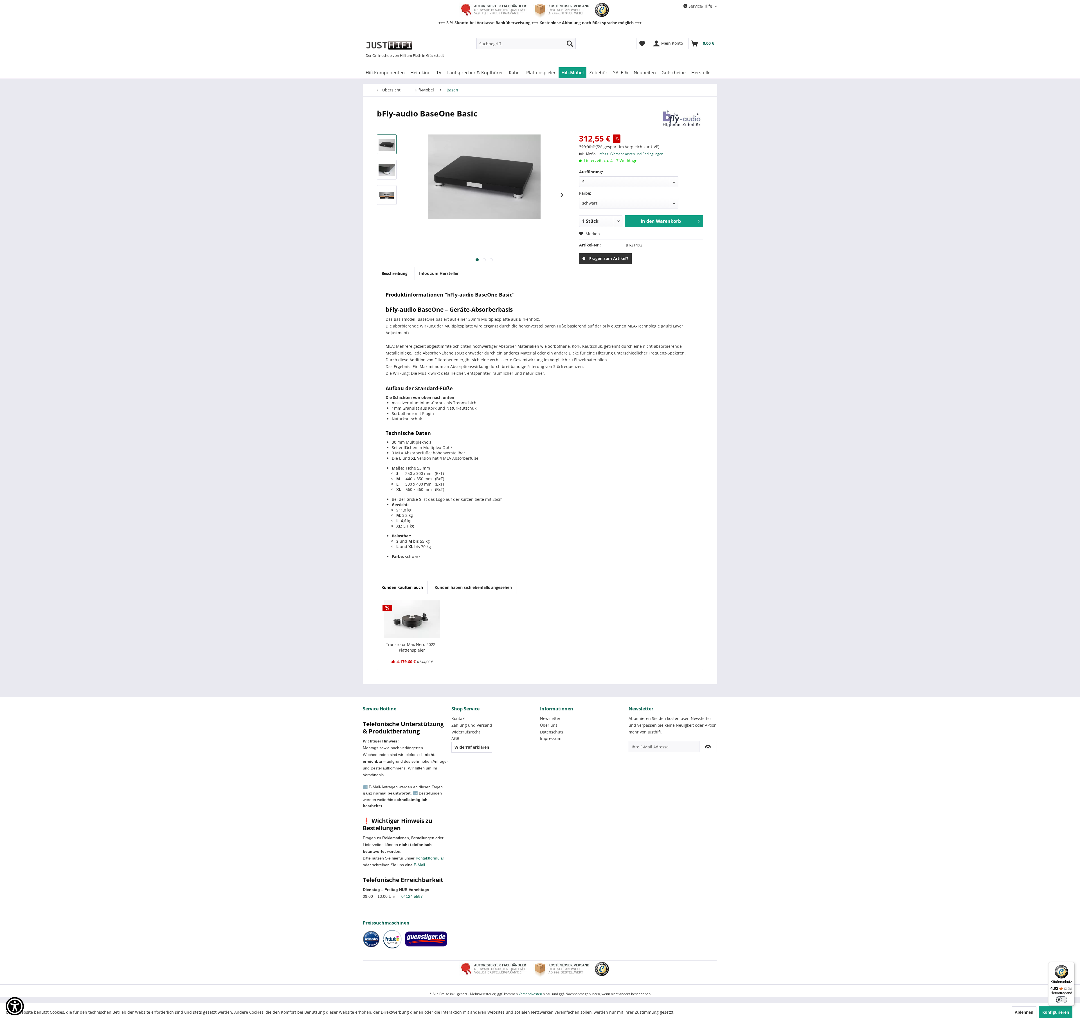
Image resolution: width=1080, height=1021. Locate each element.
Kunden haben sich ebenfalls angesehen (473, 587)
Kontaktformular (430, 858)
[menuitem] (526, 43)
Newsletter (550, 718)
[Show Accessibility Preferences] (15, 1006)
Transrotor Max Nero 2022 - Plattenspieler (412, 647)
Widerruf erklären (471, 747)
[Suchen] (570, 43)
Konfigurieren (1055, 1012)
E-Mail (419, 865)
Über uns (548, 725)
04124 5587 (412, 896)
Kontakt (458, 718)
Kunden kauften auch (402, 587)
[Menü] (1071, 965)
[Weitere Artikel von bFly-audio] (680, 119)
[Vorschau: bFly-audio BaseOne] (387, 144)
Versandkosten (530, 993)
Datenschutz (552, 732)
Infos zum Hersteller (439, 273)
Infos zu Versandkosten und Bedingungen (630, 153)
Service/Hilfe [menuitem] (700, 6)
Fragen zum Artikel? (608, 258)
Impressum (550, 738)
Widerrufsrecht (465, 732)
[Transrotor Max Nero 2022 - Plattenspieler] (412, 619)
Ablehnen (1024, 1012)
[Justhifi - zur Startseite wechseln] (389, 45)
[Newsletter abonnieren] (708, 746)
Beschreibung (394, 273)
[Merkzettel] (642, 43)
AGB (455, 738)
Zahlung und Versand (471, 725)
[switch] (1061, 999)
